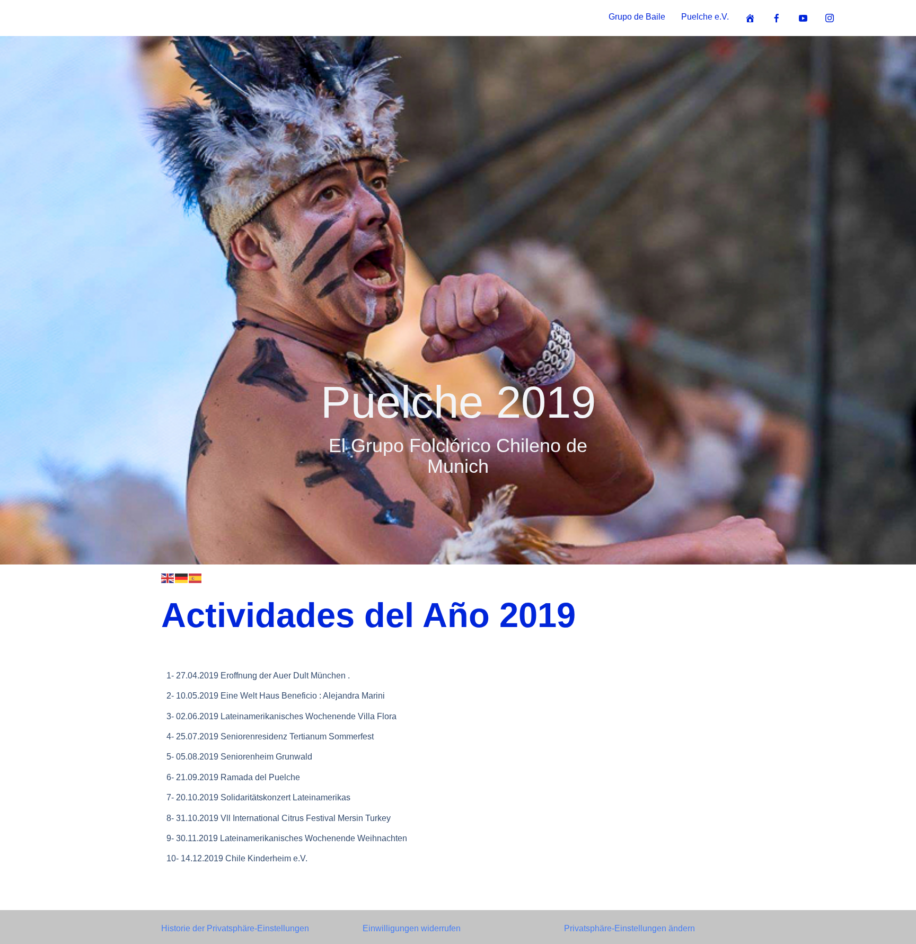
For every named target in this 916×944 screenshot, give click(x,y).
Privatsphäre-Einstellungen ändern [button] (629, 928)
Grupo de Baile (637, 16)
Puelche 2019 (458, 402)
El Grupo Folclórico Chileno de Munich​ (458, 456)
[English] (168, 577)
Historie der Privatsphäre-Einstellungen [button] (235, 928)
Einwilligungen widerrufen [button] (412, 928)
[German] (182, 577)
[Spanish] (195, 577)
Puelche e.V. (705, 16)
